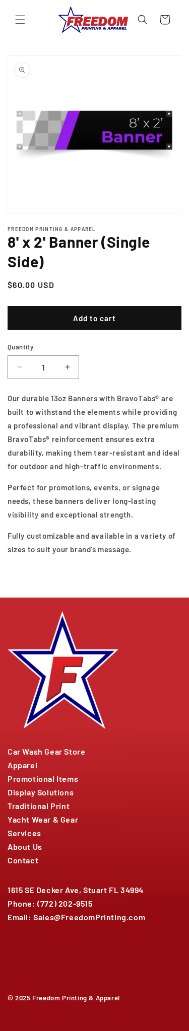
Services (24, 833)
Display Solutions (41, 792)
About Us (25, 846)
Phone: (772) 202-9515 (50, 903)
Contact (23, 860)
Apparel (22, 765)
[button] (20, 20)
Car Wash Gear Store (46, 751)
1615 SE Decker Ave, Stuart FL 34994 (76, 890)
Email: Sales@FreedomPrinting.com (76, 917)
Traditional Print (39, 806)
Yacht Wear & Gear (43, 819)
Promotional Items (43, 778)
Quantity (20, 347)
